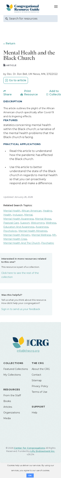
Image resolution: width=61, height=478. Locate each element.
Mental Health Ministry (16, 234)
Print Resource (31, 92)
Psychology (10, 230)
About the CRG (41, 369)
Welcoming (38, 222)
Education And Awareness (18, 226)
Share (7, 94)
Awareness (42, 226)
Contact (36, 374)
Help (34, 412)
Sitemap (37, 380)
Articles (7, 406)
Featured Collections (15, 369)
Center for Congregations (29, 448)
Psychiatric (47, 243)
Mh (54, 234)
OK (30, 475)
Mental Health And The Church (21, 243)
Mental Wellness (41, 234)
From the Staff (12, 395)
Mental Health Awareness (18, 218)
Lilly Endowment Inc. (42, 451)
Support (25, 222)
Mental (28, 214)
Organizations (11, 412)
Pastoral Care (11, 222)
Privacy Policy (40, 386)
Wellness (51, 222)
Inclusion (18, 214)
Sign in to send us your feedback (20, 309)
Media (7, 418)
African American (32, 210)
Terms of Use (39, 391)
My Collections (12, 374)
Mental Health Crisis (15, 239)
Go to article (17, 80)
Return (10, 43)
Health (7, 214)
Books (7, 401)
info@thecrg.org (28, 350)
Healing (47, 210)
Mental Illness (43, 218)
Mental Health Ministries (32, 230)
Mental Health (11, 210)
